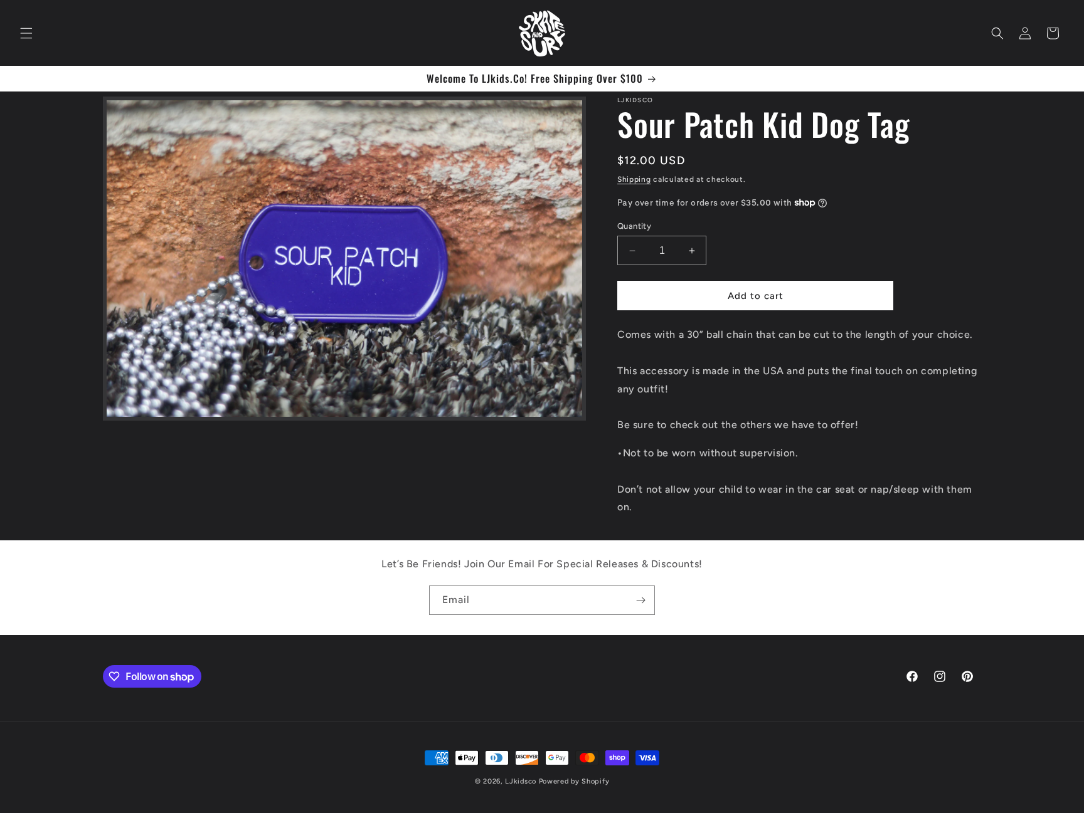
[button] (26, 33)
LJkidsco (520, 781)
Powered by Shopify (574, 781)
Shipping (634, 179)
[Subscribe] (640, 600)
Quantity (634, 226)
